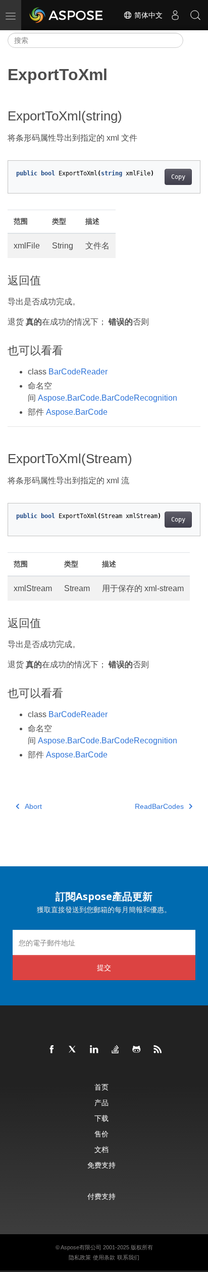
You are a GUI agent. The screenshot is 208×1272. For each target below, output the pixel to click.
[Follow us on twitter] (73, 1049)
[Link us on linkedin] (94, 1049)
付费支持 (101, 1196)
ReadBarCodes (159, 806)
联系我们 (128, 1257)
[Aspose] (67, 15)
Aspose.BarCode (77, 412)
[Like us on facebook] (52, 1049)
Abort (33, 806)
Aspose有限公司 (81, 1247)
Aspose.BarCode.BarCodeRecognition (107, 398)
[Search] (195, 15)
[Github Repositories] (136, 1049)
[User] (175, 15)
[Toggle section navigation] (191, 40)
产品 (101, 1102)
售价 (101, 1133)
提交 (104, 967)
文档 (101, 1149)
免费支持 (101, 1165)
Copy (178, 176)
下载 (101, 1118)
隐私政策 (80, 1257)
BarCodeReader (78, 371)
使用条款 (104, 1257)
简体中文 (147, 15)
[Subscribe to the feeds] (158, 1049)
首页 (101, 1087)
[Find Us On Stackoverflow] (115, 1049)
